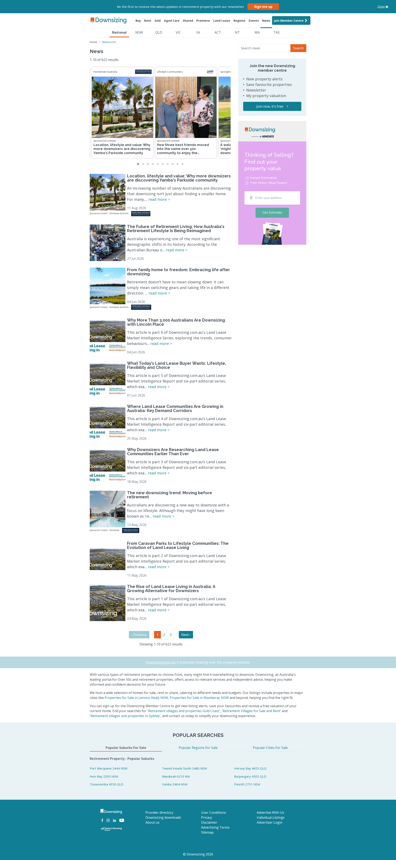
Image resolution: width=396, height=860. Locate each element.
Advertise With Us (270, 812)
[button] (138, 164)
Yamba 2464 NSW (174, 784)
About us (152, 822)
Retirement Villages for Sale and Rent (251, 711)
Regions (239, 21)
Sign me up (263, 6)
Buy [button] (138, 21)
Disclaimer (209, 822)
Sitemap (207, 832)
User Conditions (213, 812)
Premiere (203, 21)
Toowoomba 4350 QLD (106, 784)
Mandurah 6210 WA (176, 776)
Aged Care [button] (171, 21)
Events (254, 21)
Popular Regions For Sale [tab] (198, 747)
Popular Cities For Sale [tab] (270, 747)
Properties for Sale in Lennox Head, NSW (136, 697)
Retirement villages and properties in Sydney (125, 716)
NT (237, 32)
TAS (276, 32)
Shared (188, 21)
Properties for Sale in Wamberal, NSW (199, 697)
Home (93, 42)
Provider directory (159, 812)
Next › (186, 634)
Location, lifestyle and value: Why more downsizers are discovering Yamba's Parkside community (121, 149)
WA (257, 32)
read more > (159, 199)
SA (198, 32)
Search (298, 48)
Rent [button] (147, 21)
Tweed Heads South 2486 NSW (184, 768)
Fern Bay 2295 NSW (104, 776)
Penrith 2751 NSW (247, 784)
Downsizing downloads (163, 817)
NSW (139, 32)
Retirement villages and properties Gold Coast (183, 711)
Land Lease (221, 21)
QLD (158, 32)
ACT (217, 32)
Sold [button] (157, 21)
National (119, 32)
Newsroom (109, 42)
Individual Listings (271, 817)
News (266, 21)
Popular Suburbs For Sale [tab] (126, 747)
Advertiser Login (269, 822)
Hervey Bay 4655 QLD (250, 768)
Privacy (206, 817)
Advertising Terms (215, 827)
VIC (178, 32)
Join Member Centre (289, 21)
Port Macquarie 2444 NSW (108, 768)
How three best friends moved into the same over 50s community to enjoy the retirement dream (183, 151)
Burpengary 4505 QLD (250, 776)
